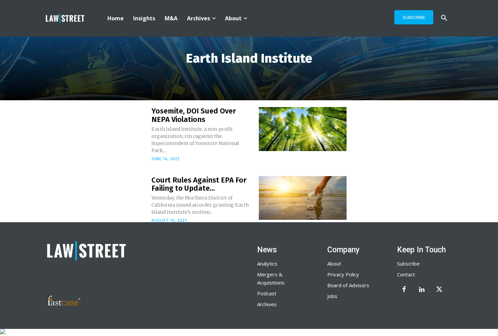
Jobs (332, 296)
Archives (267, 304)
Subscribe (408, 263)
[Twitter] (439, 290)
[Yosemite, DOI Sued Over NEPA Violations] (303, 129)
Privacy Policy (343, 274)
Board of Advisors (348, 285)
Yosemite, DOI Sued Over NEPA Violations (193, 115)
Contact (406, 274)
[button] (444, 18)
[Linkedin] (422, 290)
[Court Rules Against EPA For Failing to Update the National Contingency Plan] (303, 198)
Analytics (267, 263)
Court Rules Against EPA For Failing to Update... (198, 184)
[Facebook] (404, 290)
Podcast (266, 293)
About (334, 263)
